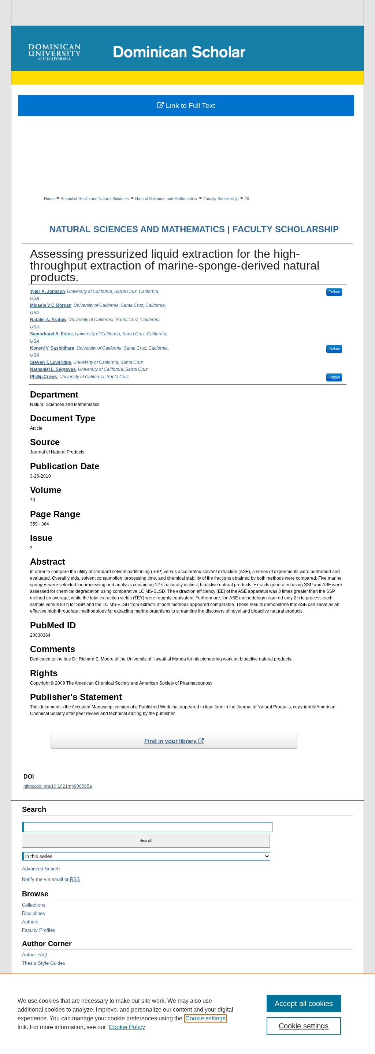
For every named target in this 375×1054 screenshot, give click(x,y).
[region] (187, 1014)
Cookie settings (205, 1018)
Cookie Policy (127, 1027)
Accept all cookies (304, 1004)
